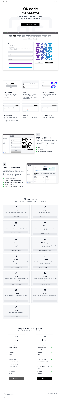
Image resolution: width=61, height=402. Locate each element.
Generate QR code (47, 1)
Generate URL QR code (44, 216)
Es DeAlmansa (9, 397)
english (51, 393)
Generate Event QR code (45, 284)
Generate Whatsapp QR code (45, 250)
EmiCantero (15, 397)
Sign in (55, 1)
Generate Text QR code (16, 216)
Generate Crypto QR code (16, 301)
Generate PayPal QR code (16, 316)
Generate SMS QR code (44, 233)
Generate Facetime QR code (16, 267)
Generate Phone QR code (16, 232)
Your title (5, 2)
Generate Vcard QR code (45, 301)
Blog (4, 397)
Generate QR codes (31, 24)
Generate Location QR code (44, 267)
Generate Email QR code (16, 250)
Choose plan (16, 378)
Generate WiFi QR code (16, 284)
